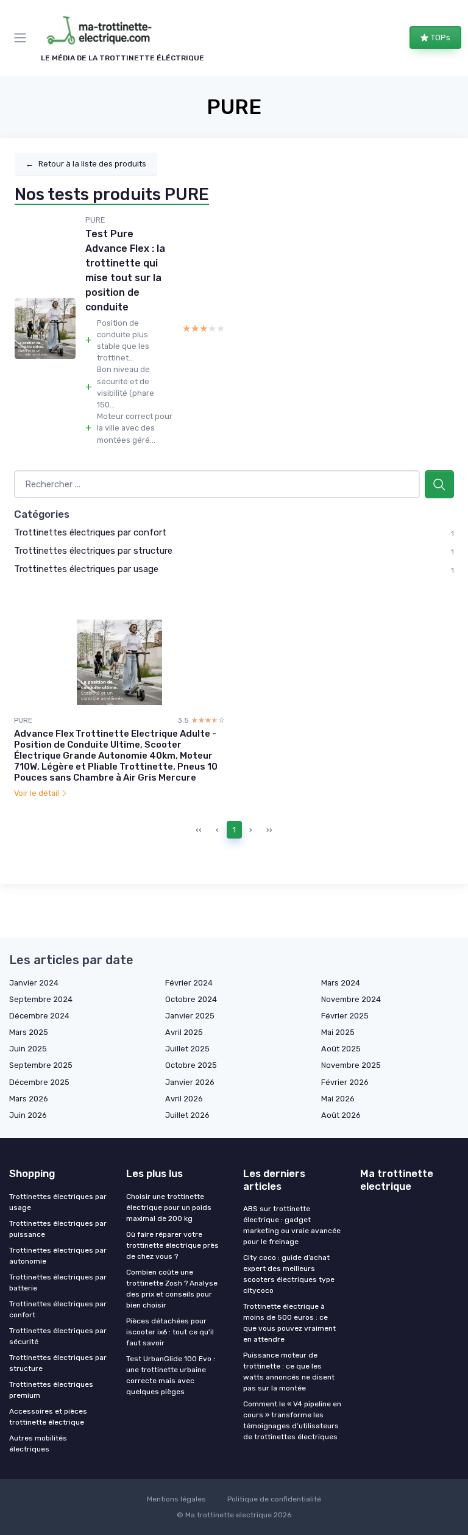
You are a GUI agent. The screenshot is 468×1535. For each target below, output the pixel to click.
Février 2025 (345, 1015)
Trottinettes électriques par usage (86, 569)
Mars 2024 (340, 982)
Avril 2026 (184, 1098)
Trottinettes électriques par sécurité (58, 1336)
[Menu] (22, 38)
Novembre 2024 (351, 999)
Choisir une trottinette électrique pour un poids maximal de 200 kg (168, 1207)
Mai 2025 (338, 1032)
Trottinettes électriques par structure (93, 550)
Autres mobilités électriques (38, 1443)
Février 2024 (189, 982)
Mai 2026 (338, 1098)
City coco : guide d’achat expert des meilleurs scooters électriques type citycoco (289, 1274)
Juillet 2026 (187, 1115)
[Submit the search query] (439, 484)
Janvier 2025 (189, 1015)
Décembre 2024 (39, 1015)
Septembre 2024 (41, 999)
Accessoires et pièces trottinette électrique (48, 1416)
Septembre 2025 (41, 1065)
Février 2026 (345, 1082)
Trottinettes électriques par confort (90, 532)
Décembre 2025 (39, 1082)
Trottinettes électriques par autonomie (58, 1255)
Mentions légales (176, 1499)
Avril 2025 (184, 1032)
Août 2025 (341, 1048)
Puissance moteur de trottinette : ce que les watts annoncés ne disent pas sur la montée (289, 1371)
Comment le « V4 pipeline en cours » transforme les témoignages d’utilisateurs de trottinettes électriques (292, 1420)
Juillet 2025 (187, 1048)
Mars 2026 (28, 1098)
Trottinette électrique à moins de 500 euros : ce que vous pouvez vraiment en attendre (289, 1323)
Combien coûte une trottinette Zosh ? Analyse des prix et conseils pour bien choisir (172, 1288)
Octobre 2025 (191, 1065)
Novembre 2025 (351, 1065)
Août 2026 (341, 1115)
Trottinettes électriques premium (51, 1390)
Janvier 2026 (189, 1082)
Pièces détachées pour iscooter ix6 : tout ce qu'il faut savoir (170, 1332)
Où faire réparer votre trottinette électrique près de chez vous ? (172, 1245)
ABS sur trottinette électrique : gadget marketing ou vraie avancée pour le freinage (292, 1225)
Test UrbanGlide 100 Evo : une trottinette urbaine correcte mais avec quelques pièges (170, 1375)
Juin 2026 (28, 1115)
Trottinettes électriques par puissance (58, 1229)
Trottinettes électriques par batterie (58, 1282)
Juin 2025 (28, 1048)
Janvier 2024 (33, 982)
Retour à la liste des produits (86, 163)
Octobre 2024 (191, 999)
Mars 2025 (28, 1032)
